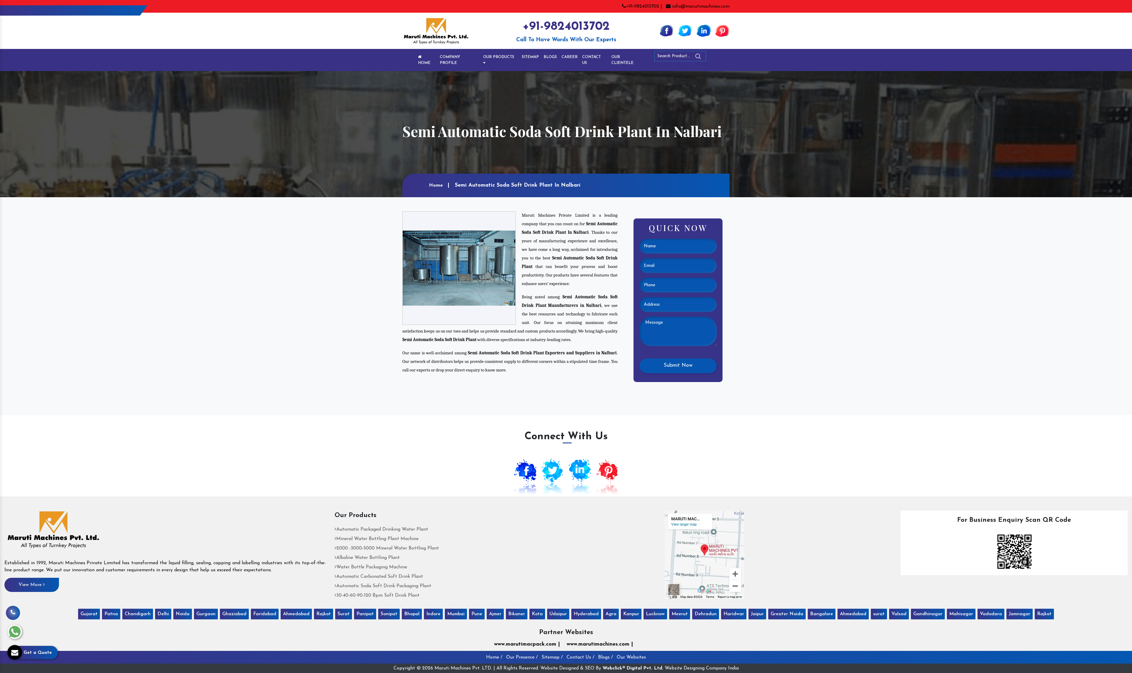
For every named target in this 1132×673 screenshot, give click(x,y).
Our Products (498, 57)
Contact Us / (580, 657)
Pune (476, 614)
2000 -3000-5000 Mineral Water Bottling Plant (387, 548)
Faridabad (264, 614)
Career (569, 57)
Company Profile (450, 60)
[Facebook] (666, 30)
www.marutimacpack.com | (527, 644)
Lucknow (655, 614)
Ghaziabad (234, 614)
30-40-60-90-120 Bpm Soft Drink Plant (377, 595)
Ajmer (495, 614)
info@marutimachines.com (700, 6)
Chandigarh (138, 614)
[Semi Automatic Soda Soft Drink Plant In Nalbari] (459, 268)
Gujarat (89, 614)
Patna (111, 614)
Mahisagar (961, 614)
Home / (494, 657)
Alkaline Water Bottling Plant (368, 557)
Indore (433, 614)
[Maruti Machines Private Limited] (53, 531)
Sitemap (530, 57)
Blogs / (605, 657)
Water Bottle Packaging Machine (371, 567)
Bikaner (516, 614)
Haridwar (733, 614)
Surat (344, 614)
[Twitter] (685, 30)
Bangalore (821, 614)
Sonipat (389, 614)
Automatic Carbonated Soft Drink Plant (379, 576)
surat (879, 614)
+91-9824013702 (566, 26)
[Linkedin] (703, 30)
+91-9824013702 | (644, 6)
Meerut (680, 614)
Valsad (898, 614)
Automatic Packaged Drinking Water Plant (382, 529)
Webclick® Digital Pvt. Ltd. (633, 668)
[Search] (714, 57)
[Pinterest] (722, 30)
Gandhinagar (927, 614)
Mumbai (456, 614)
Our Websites (631, 657)
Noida (183, 614)
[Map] (704, 554)
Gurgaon (205, 614)
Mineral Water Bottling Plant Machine (377, 539)
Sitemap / (552, 657)
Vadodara (991, 614)
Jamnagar (1019, 614)
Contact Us (591, 60)
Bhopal (411, 614)
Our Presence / (522, 657)
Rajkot (323, 614)
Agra (611, 614)
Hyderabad (586, 614)
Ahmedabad (296, 614)
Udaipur (558, 614)
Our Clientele (622, 60)
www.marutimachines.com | (600, 644)
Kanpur (631, 614)
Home (424, 63)
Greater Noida (787, 614)
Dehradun (706, 614)
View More (31, 585)
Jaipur (757, 614)
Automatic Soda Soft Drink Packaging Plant (383, 586)
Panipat (365, 614)
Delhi (163, 614)
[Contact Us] (13, 613)
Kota (537, 614)
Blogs (550, 57)
